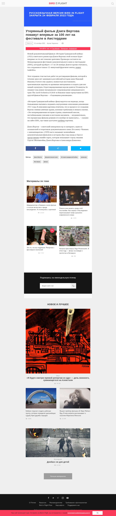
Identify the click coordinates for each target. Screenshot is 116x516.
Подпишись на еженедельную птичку (58, 278)
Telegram (64, 49)
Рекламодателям (56, 503)
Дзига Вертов (38, 157)
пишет (78, 67)
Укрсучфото (60, 505)
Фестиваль (37, 161)
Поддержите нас (74, 505)
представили (33, 137)
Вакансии (42, 503)
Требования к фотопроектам (76, 503)
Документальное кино (51, 157)
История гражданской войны (69, 157)
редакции (79, 510)
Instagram (73, 49)
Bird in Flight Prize (45, 505)
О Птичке (32, 503)
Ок (97, 513)
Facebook (56, 49)
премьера (84, 157)
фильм (46, 161)
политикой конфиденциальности (79, 513)
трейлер (61, 120)
